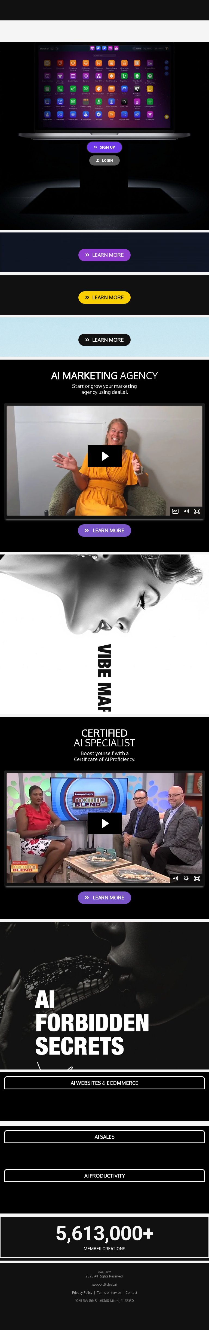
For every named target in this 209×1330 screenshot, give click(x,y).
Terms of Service (109, 1293)
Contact (131, 1293)
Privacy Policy (82, 1293)
